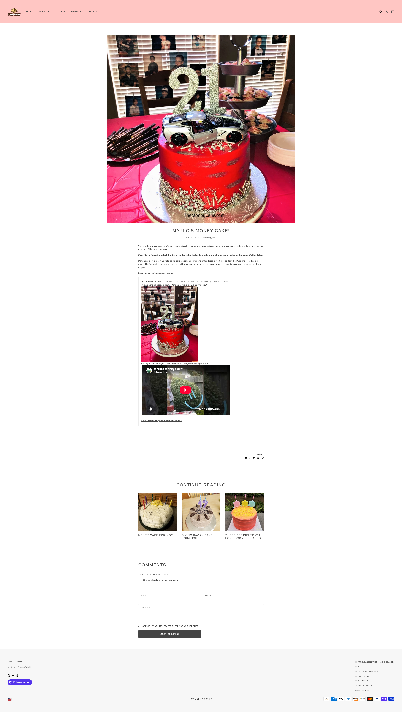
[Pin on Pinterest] (254, 458)
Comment (146, 607)
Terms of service (363, 685)
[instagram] (8, 675)
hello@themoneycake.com (155, 249)
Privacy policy (362, 681)
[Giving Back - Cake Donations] (201, 512)
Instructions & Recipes (366, 671)
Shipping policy (362, 690)
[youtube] (13, 675)
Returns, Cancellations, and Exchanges (374, 662)
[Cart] (392, 12)
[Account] (386, 12)
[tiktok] (17, 675)
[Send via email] (258, 458)
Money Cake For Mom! (156, 535)
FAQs (357, 667)
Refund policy (362, 676)
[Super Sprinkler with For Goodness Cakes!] (244, 512)
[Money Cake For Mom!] (157, 512)
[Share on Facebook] (245, 458)
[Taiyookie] (14, 11)
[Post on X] (250, 458)
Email (208, 595)
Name (144, 595)
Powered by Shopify (201, 699)
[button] (262, 458)
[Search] (381, 12)
